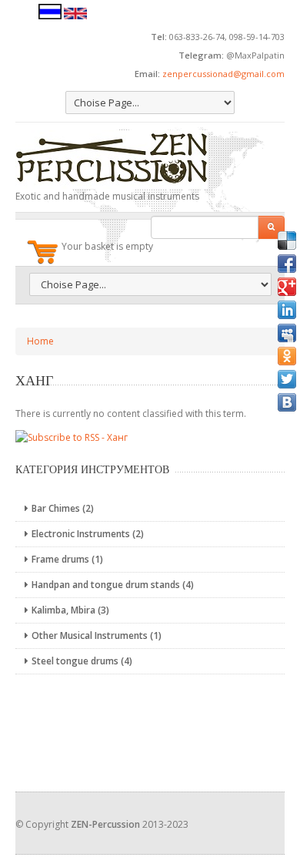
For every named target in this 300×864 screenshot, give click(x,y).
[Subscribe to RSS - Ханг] (71, 436)
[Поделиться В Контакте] (287, 402)
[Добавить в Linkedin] (287, 310)
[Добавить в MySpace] (287, 333)
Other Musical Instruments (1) (97, 635)
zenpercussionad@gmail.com (223, 73)
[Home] (150, 159)
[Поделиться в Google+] (287, 286)
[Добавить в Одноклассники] (287, 356)
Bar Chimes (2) (63, 508)
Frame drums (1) (67, 559)
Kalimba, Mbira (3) (70, 610)
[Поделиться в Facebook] (287, 263)
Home (40, 341)
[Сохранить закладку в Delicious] (287, 240)
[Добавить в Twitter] (287, 379)
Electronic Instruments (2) (88, 533)
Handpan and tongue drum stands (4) (113, 584)
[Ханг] (50, 15)
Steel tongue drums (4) (82, 660)
